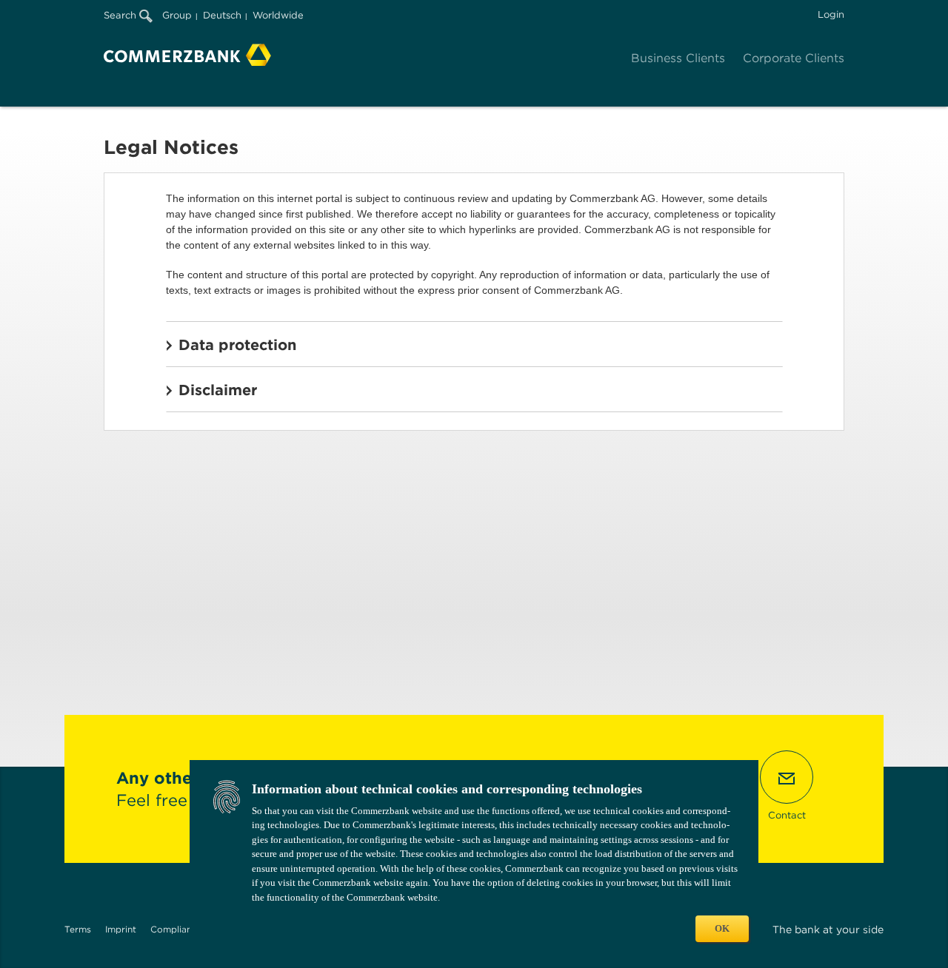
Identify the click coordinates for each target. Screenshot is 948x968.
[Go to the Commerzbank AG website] (187, 55)
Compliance (176, 929)
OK (722, 928)
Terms (77, 929)
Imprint (120, 929)
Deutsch (222, 15)
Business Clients (678, 58)
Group (177, 15)
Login (831, 14)
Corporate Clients (793, 58)
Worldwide (278, 15)
